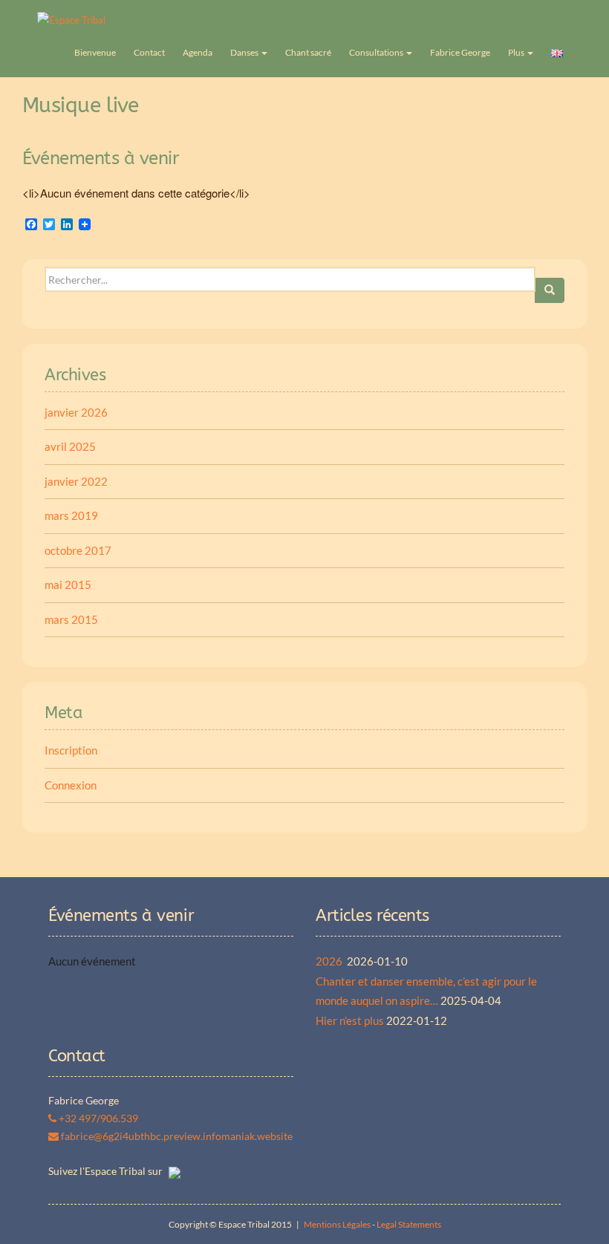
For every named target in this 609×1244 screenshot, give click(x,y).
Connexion (71, 785)
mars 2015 (71, 619)
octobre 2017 (78, 550)
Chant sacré (308, 52)
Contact (149, 52)
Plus (517, 52)
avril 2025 (70, 446)
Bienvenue (95, 52)
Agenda (197, 52)
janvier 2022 (76, 481)
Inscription (71, 750)
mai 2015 (68, 584)
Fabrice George (460, 52)
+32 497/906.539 (97, 1118)
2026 (330, 961)
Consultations (377, 52)
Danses (245, 52)
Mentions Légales (337, 1224)
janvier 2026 (76, 412)
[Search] (549, 290)
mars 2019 (71, 515)
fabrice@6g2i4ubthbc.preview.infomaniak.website (176, 1136)
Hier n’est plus (350, 1020)
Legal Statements (409, 1224)
